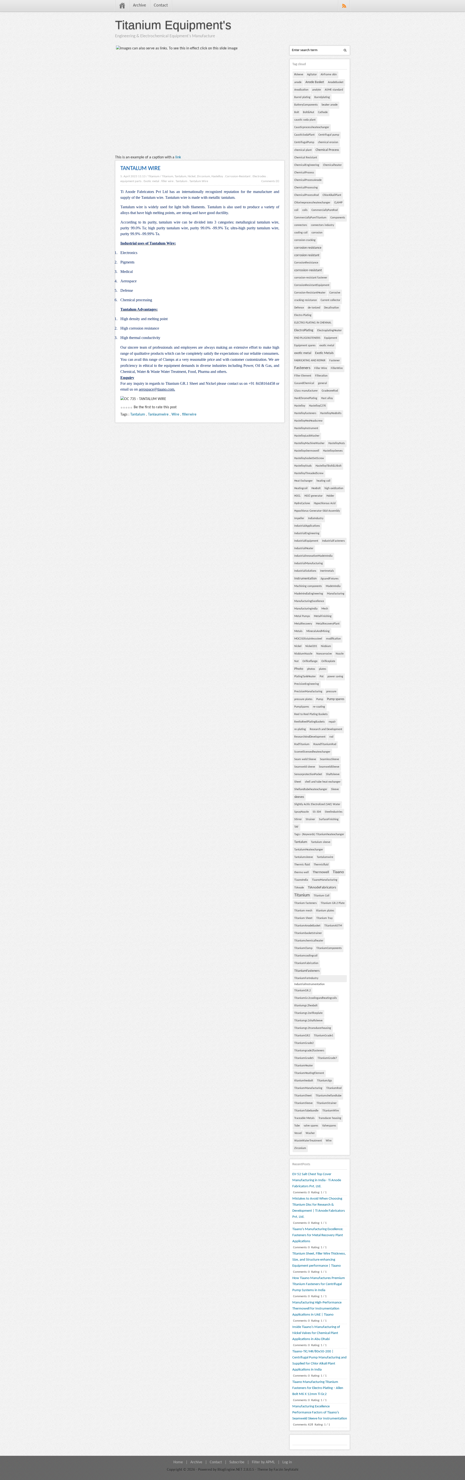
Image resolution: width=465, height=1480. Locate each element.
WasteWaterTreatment (308, 1140)
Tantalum (181, 181)
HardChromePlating (305, 398)
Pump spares (335, 699)
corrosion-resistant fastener (310, 277)
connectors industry (322, 225)
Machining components (308, 586)
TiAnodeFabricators (322, 887)
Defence (299, 307)
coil (296, 210)
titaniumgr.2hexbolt (306, 1005)
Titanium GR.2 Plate (333, 903)
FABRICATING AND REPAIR (310, 360)
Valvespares (329, 1125)
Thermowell (321, 872)
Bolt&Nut (308, 112)
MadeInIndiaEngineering (308, 593)
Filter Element (302, 375)
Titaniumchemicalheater (308, 940)
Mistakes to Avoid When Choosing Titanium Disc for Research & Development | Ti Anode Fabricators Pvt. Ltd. (318, 1208)
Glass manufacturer (306, 390)
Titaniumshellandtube (328, 1095)
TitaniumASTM (333, 925)
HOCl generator (313, 495)
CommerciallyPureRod (324, 210)
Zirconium (300, 1148)
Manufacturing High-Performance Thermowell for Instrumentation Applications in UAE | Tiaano (316, 1309)
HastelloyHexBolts (330, 413)
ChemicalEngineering (306, 165)
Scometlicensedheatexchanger (312, 751)
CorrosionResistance (306, 262)
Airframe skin (329, 74)
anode (298, 82)
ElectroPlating (303, 330)
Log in (287, 1462)
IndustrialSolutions (305, 571)
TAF (296, 826)
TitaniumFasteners (306, 970)
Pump (319, 699)
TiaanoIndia (301, 880)
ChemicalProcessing (306, 187)
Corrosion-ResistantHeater (310, 292)
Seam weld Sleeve (305, 759)
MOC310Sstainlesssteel (308, 638)
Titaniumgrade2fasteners (309, 1050)
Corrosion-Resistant (237, 176)
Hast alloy (327, 398)
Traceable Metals (304, 1118)
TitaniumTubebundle (306, 1110)
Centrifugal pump (328, 134)
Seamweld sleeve (304, 766)
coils (305, 210)
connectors (300, 225)
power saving (335, 676)
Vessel (298, 1133)
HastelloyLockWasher (306, 435)
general (322, 383)
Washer (310, 1133)
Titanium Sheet (303, 918)
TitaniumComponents (329, 948)
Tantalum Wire (198, 181)
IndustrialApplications (307, 525)
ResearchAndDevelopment (310, 736)
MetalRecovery (303, 623)
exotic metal (326, 345)
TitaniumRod (333, 1088)
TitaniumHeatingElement (309, 1073)
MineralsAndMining (318, 631)
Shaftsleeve (333, 774)
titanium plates (325, 910)
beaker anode (330, 104)
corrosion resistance (307, 247)
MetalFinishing (323, 616)
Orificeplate (328, 661)
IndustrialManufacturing (308, 563)
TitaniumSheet (303, 1095)
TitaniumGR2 (302, 1035)
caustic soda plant (305, 119)
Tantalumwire (325, 857)
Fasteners (302, 368)
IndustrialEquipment (306, 541)
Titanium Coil (321, 895)
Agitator (312, 74)
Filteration (321, 375)
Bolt (296, 112)
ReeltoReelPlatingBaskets (309, 721)
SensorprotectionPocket (308, 774)
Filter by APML (263, 1462)
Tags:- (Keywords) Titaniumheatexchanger (319, 834)
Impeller (299, 518)
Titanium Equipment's (173, 25)
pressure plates (303, 699)
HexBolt (316, 488)
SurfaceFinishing (329, 819)
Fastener (334, 360)
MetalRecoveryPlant (328, 623)
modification (333, 638)
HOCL (297, 495)
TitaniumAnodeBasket (307, 925)
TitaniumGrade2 (304, 1043)
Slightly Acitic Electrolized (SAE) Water (317, 804)
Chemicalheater (332, 165)
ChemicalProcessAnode (308, 180)
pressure (331, 691)
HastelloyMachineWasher (309, 443)
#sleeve (298, 74)
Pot (322, 676)
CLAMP (338, 202)
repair (332, 721)
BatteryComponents (306, 104)
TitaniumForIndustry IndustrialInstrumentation (309, 979)
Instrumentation (305, 578)
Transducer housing (329, 1118)
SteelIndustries (333, 811)
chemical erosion (328, 142)
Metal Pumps (302, 616)
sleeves (299, 797)
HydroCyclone (302, 503)
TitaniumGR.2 (302, 990)
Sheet (297, 781)
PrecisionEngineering (306, 684)
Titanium (153, 176)
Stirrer (298, 819)
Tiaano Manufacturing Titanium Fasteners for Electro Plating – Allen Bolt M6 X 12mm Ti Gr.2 (317, 1388)
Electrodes (259, 176)
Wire (175, 414)
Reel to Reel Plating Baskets (311, 714)
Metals (298, 631)
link (178, 157)
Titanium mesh (303, 910)
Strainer (310, 819)
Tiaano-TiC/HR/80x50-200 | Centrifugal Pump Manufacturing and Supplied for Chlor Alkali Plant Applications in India (319, 1361)
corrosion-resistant (308, 270)
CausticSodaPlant (304, 134)
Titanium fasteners (305, 903)
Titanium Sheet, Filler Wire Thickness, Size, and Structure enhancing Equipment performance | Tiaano (319, 1260)
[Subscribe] (344, 5)
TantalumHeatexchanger (308, 849)
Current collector (330, 300)
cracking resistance (305, 300)
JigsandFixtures (329, 578)
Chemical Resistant (305, 157)
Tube (297, 1125)
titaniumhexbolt (303, 1080)
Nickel (298, 646)
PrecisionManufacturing (308, 691)
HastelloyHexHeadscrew (308, 420)
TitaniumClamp (303, 948)
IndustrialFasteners (333, 541)
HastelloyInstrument (306, 428)
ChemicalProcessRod (306, 195)
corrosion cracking (305, 240)
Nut (296, 661)
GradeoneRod (330, 390)
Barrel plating (302, 97)
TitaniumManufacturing (308, 1088)
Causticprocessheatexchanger (311, 127)
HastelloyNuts (336, 443)
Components (337, 217)
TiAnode (299, 887)
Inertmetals (327, 571)
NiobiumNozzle (303, 653)
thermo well (301, 872)
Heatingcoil (301, 488)
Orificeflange (310, 661)
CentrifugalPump (304, 142)
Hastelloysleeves (333, 450)
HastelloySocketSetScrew (309, 458)
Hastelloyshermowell (306, 450)
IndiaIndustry (315, 518)
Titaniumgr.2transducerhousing (312, 1028)
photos (311, 669)
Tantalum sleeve (320, 842)
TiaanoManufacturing (324, 880)
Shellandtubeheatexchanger (310, 789)
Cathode (323, 112)
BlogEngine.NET (229, 1470)
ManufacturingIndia (306, 608)
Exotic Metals (324, 353)
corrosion (316, 232)
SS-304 (317, 811)
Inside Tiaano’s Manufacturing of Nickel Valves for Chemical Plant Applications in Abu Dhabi (316, 1333)
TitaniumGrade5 (304, 1058)
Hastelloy (299, 405)
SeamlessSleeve (329, 759)
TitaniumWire (330, 1110)
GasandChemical (304, 383)
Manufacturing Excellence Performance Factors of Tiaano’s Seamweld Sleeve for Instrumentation (319, 1412)
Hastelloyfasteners (305, 413)
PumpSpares (301, 706)
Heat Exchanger (303, 480)
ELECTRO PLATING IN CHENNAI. (313, 322)
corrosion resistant (306, 255)
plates (322, 669)
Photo (298, 669)
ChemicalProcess (304, 172)
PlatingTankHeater (305, 676)
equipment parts (130, 181)
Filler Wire (320, 368)
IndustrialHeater (303, 548)
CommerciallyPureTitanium (310, 217)
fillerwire (189, 414)
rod (331, 736)
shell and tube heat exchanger (323, 781)
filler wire (167, 181)
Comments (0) (270, 181)
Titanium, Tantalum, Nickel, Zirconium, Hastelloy (192, 176)
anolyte (316, 89)
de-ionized (314, 307)
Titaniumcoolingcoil (306, 955)
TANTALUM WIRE (140, 168)
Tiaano (338, 872)
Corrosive (334, 292)
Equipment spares (305, 345)
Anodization (301, 89)
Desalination (331, 307)
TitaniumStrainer (327, 1103)
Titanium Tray (324, 918)
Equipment (330, 338)
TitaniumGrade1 (323, 1035)
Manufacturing (335, 593)
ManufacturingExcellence (309, 601)
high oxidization (334, 488)
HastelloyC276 (317, 405)
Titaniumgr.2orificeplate (308, 1013)
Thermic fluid (302, 864)
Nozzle (340, 653)
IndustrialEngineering (306, 533)
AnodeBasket (335, 82)
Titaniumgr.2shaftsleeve (308, 1020)
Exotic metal (151, 181)
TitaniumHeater (303, 1065)
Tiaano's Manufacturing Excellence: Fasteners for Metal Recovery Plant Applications (317, 1235)
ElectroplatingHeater (329, 330)
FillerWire (337, 368)
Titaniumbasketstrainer (308, 933)
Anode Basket (314, 82)
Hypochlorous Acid (324, 503)
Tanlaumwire (158, 414)
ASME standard (334, 89)
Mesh (324, 608)
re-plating (300, 729)
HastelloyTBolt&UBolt (328, 465)
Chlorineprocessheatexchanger (312, 202)
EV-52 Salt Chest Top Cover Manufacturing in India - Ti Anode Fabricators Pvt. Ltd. (316, 1180)
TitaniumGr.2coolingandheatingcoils (315, 998)
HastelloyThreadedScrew (309, 473)
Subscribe (236, 1462)
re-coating (319, 706)
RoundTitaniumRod (324, 744)
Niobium (326, 646)
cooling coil (301, 232)
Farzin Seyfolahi (286, 1470)
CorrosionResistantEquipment (311, 285)
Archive (139, 5)
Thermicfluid (321, 864)
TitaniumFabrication (306, 963)
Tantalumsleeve (303, 857)
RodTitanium (302, 744)
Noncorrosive (324, 653)
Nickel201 (311, 646)
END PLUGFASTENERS (307, 338)
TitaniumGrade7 (327, 1058)
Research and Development (326, 729)
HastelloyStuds (303, 465)
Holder (330, 495)
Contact (161, 5)
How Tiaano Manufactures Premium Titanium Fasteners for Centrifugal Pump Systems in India (318, 1284)
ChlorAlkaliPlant (332, 195)
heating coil (323, 480)
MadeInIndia (333, 586)
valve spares (311, 1125)
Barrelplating (322, 97)
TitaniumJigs (324, 1080)
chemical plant (303, 150)
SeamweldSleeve (329, 766)
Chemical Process (327, 150)
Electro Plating (302, 315)
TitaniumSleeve (303, 1103)
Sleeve (335, 789)
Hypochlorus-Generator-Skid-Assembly (317, 510)
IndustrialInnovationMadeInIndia (313, 556)
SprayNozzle (301, 811)
